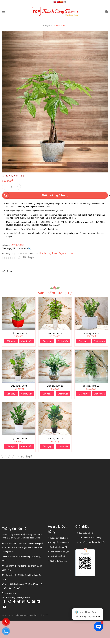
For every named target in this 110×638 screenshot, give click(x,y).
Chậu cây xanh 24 (19, 438)
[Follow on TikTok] (14, 602)
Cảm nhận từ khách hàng (90, 537)
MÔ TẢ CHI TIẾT (9, 271)
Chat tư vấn (26, 341)
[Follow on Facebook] (4, 602)
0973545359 (11, 593)
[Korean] (64, 2)
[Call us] (28, 602)
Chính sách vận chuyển (59, 551)
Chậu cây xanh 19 (19, 333)
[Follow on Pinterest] (33, 602)
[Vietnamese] (55, 2)
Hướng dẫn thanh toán (59, 542)
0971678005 (17, 244)
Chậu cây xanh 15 (55, 438)
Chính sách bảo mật (58, 547)
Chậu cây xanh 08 (19, 386)
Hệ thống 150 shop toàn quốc (92, 542)
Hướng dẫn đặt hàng (59, 538)
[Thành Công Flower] (55, 11)
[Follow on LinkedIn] (38, 602)
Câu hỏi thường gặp (58, 561)
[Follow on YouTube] (4, 607)
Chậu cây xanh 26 (55, 333)
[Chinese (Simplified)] (61, 2)
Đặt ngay (11, 341)
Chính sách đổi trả (57, 556)
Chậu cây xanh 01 (91, 333)
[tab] (9, 271)
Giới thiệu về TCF (86, 533)
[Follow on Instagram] (9, 602)
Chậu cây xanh (60, 25)
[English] (58, 2)
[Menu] (3, 11)
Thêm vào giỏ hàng (54, 195)
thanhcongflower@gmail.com (56, 253)
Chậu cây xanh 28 (91, 386)
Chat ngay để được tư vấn (15, 248)
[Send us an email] (23, 602)
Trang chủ (47, 25)
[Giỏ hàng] (106, 12)
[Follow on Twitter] (19, 602)
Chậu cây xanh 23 (55, 386)
